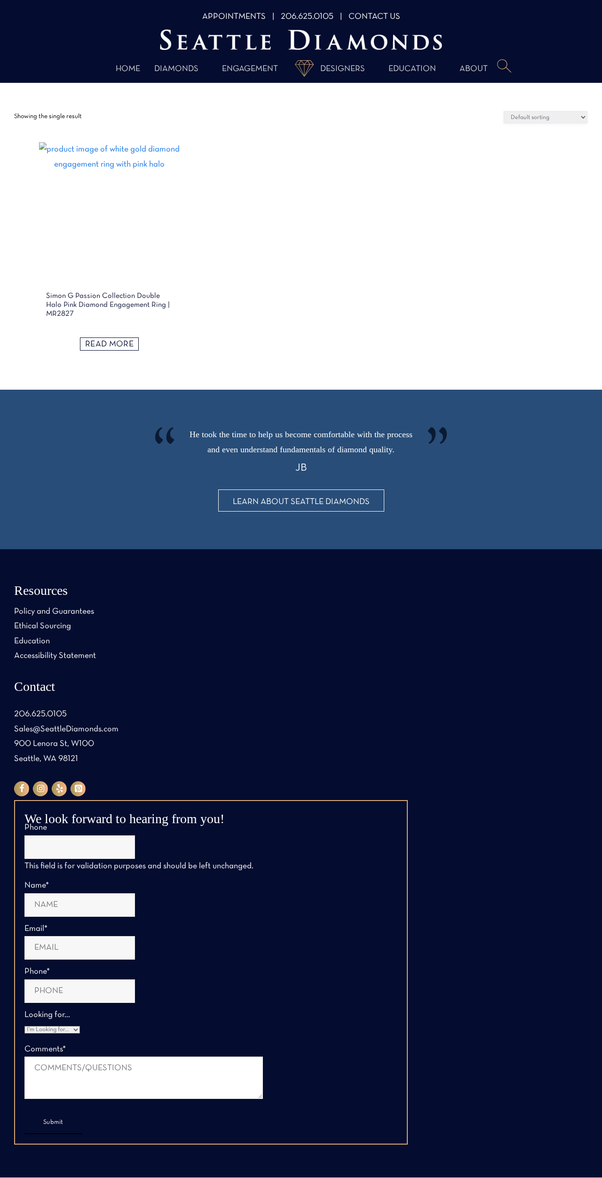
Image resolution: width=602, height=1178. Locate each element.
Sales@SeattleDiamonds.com (66, 729)
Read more (109, 344)
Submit (53, 1122)
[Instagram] (40, 788)
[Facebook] (21, 788)
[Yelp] (59, 788)
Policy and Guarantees (54, 612)
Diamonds (176, 69)
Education (412, 69)
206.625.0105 (307, 17)
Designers (342, 69)
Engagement (250, 69)
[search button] (504, 67)
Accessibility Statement (55, 656)
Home (128, 69)
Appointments (234, 17)
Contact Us (374, 17)
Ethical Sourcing (42, 626)
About (473, 69)
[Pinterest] (78, 788)
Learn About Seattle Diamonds (301, 502)
